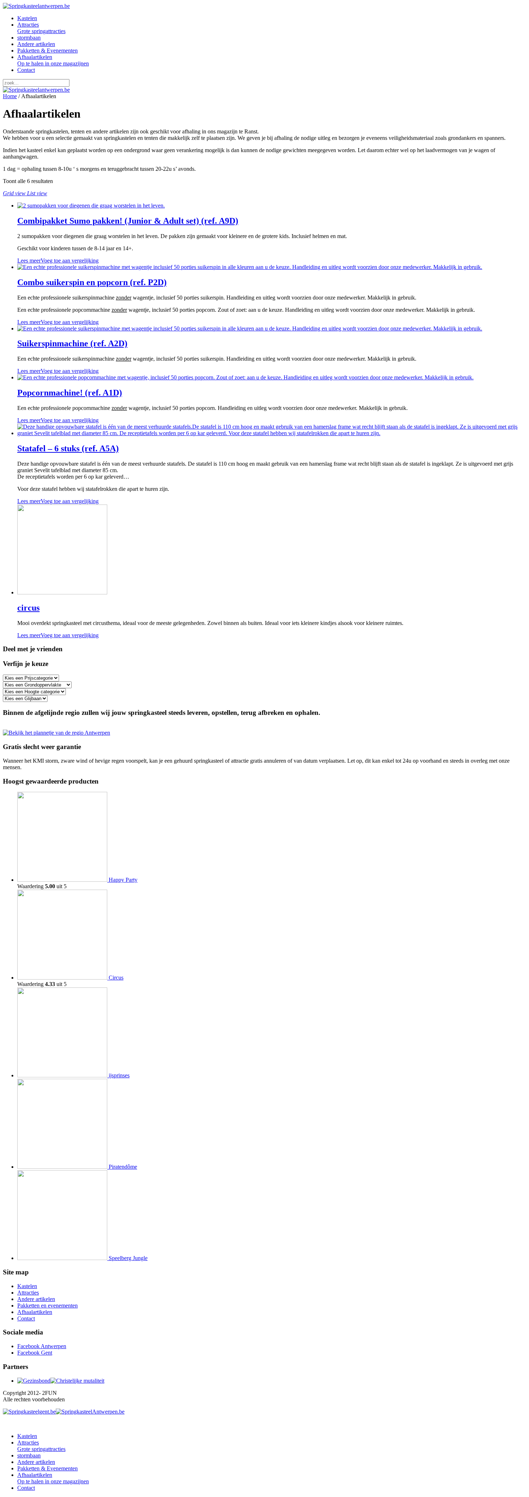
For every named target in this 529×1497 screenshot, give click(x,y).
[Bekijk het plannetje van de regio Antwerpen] (56, 733)
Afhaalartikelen (53, 60)
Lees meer (29, 260)
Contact (26, 70)
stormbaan (29, 38)
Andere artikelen (36, 44)
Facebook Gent (34, 1353)
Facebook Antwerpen (41, 1346)
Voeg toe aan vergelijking (70, 260)
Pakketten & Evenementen (47, 50)
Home (10, 96)
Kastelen (27, 18)
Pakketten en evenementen (47, 1305)
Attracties (41, 28)
